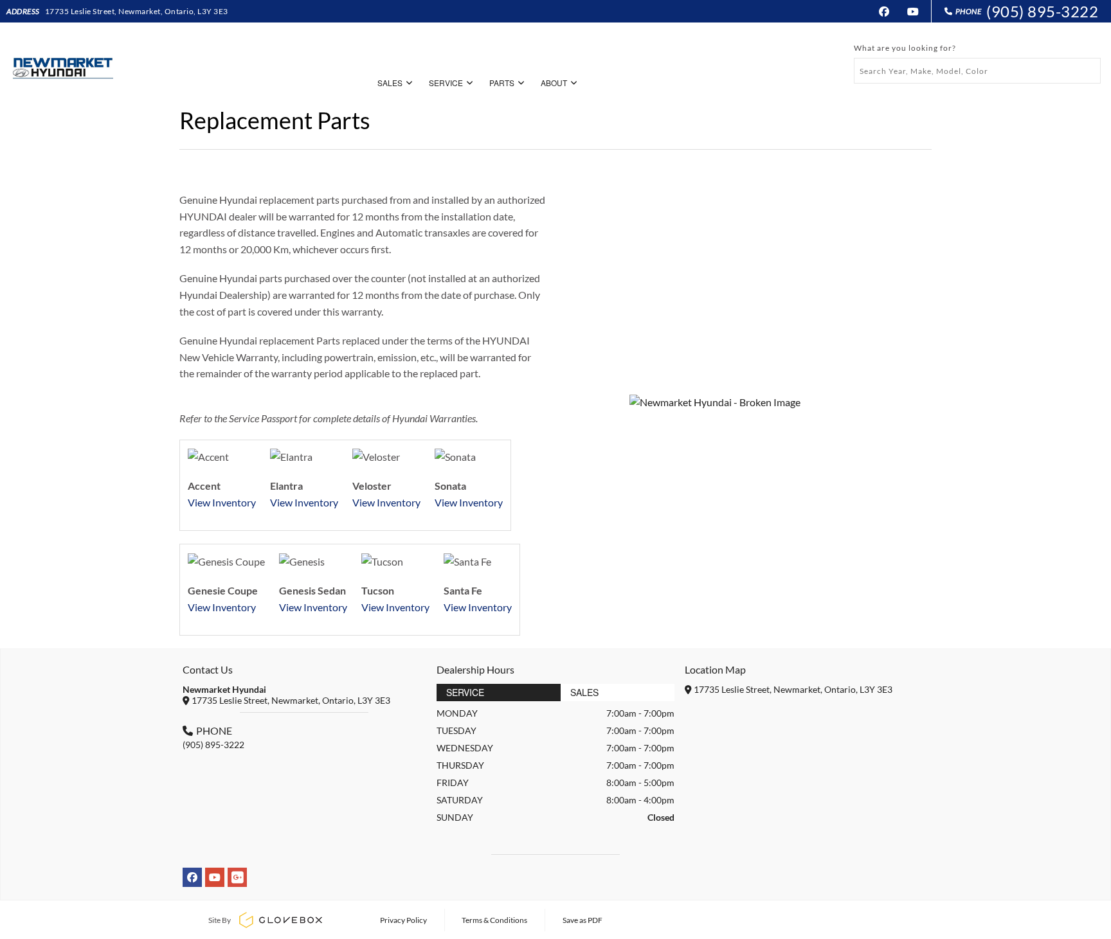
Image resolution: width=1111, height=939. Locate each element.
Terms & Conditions (494, 920)
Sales (584, 692)
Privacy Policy (403, 920)
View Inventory (222, 502)
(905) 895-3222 (1042, 11)
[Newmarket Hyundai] (61, 63)
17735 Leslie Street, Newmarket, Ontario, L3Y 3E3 (136, 11)
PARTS (501, 82)
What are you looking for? (905, 48)
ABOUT (554, 82)
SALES (389, 82)
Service (465, 692)
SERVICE (446, 82)
